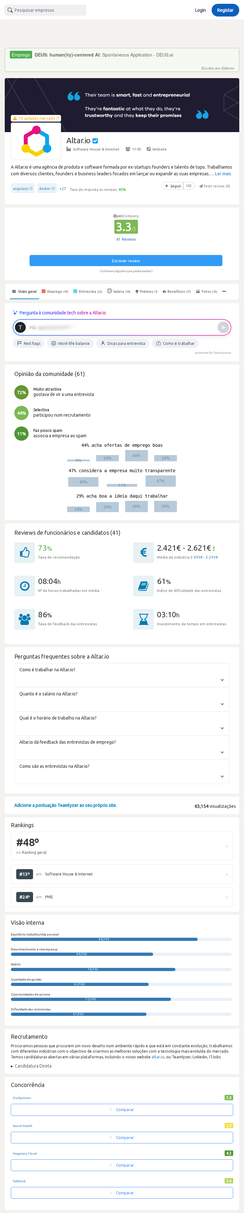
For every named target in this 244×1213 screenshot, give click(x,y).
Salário (121, 291)
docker (45, 189)
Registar (225, 10)
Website (159, 149)
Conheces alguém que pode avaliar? (126, 271)
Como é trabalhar (179, 343)
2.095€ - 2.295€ (204, 557)
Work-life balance (74, 343)
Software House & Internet (96, 149)
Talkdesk (19, 1181)
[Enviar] (223, 327)
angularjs (20, 189)
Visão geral (27, 291)
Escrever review (126, 261)
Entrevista (90, 291)
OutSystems (22, 1098)
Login (200, 10)
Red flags (32, 343)
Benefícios (179, 291)
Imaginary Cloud (25, 1153)
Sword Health (22, 1126)
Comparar (124, 1110)
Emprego (57, 291)
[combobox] (45, 10)
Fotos (209, 291)
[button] (225, 291)
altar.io (158, 1057)
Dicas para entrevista (126, 343)
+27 (62, 189)
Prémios (149, 291)
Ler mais (223, 173)
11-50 (136, 149)
